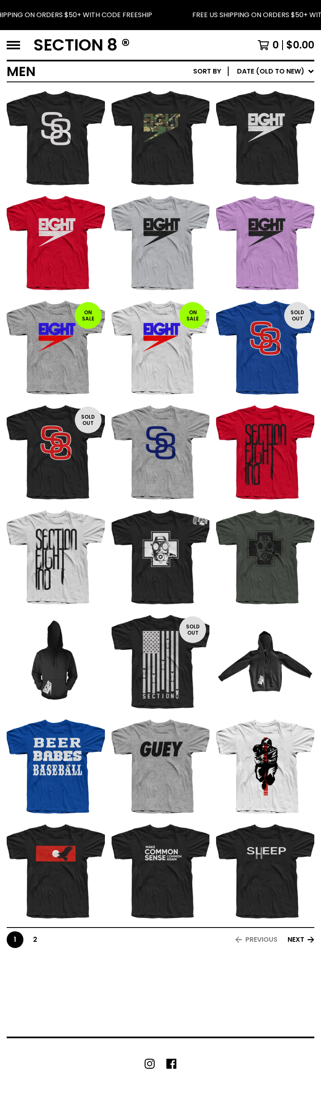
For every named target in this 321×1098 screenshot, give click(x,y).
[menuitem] (253, 71)
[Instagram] (149, 1064)
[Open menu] (13, 45)
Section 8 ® (81, 45)
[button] (160, 15)
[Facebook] (171, 1064)
